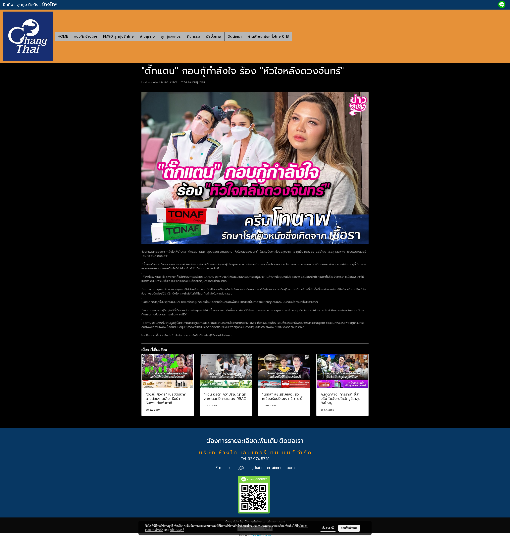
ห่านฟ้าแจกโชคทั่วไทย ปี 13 (268, 36)
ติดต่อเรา (235, 36)
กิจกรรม (193, 36)
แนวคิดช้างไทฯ (85, 36)
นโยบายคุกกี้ (177, 530)
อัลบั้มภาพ (214, 36)
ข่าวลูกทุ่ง (147, 36)
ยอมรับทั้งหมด (349, 528)
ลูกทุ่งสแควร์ (171, 36)
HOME (63, 36)
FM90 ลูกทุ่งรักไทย (118, 36)
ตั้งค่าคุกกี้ (328, 528)
